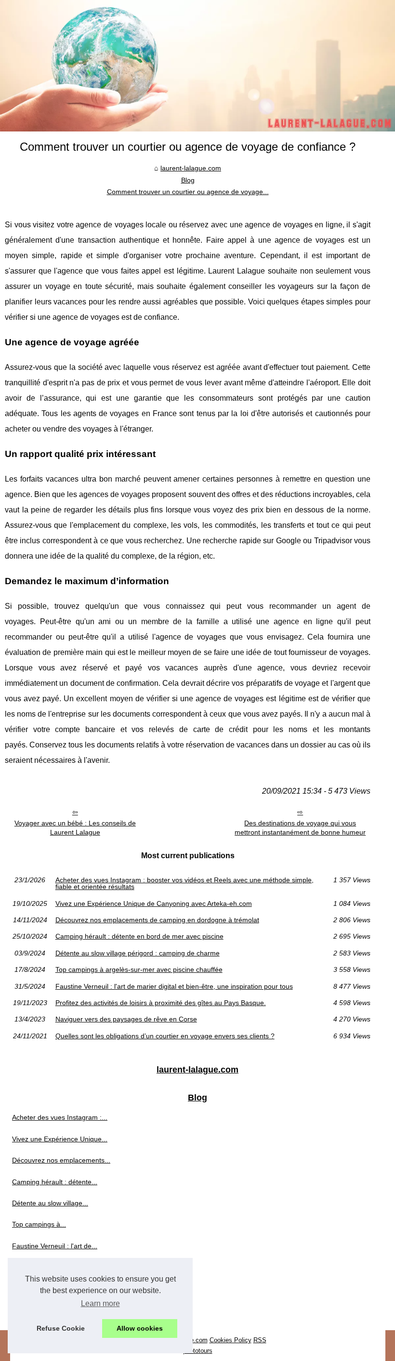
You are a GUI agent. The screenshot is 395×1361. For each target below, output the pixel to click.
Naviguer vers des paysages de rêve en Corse (126, 1019)
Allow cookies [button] (140, 1328)
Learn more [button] (100, 1303)
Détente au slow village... (50, 1203)
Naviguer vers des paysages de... (63, 1289)
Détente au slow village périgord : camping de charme (137, 953)
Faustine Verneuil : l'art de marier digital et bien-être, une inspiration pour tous (174, 986)
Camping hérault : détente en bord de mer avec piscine (139, 936)
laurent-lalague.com (190, 168)
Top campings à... (39, 1224)
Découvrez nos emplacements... (61, 1160)
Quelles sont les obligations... (56, 1310)
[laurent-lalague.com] (197, 65)
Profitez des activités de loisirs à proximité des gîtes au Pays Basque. (160, 1002)
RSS (259, 1340)
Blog (188, 180)
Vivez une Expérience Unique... (59, 1139)
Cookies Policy (230, 1340)
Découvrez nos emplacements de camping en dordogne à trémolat (157, 919)
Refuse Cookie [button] (61, 1328)
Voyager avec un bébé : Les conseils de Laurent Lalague (75, 827)
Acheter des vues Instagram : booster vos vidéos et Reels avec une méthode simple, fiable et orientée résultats (184, 883)
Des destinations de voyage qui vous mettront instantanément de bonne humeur (300, 827)
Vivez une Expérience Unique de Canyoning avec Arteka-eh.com (153, 903)
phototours (197, 1350)
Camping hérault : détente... (54, 1182)
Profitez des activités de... (51, 1267)
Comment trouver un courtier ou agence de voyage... (188, 192)
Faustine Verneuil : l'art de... (54, 1246)
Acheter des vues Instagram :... (59, 1117)
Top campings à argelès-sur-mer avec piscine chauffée (139, 969)
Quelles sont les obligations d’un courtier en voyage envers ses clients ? (165, 1036)
